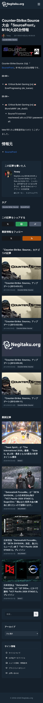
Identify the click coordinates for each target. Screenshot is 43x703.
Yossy (17, 171)
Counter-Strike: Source (10, 40)
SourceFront (8, 67)
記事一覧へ (20, 193)
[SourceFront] (21, 51)
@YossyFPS (32, 193)
